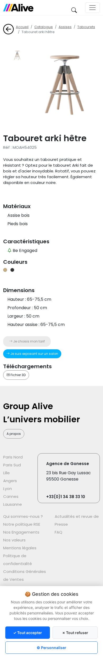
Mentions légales (19, 548)
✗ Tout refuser (75, 632)
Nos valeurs (14, 540)
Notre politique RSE (21, 524)
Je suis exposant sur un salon (34, 353)
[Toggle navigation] (92, 7)
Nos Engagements (21, 532)
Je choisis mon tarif (28, 341)
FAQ (58, 532)
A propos (14, 433)
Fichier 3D (18, 375)
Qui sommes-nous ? (23, 516)
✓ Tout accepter (27, 632)
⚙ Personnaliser (51, 647)
